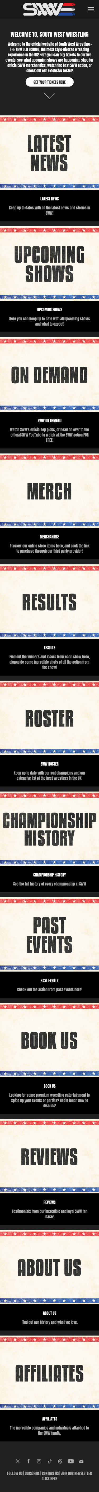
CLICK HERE (49, 1478)
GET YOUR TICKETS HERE (50, 82)
